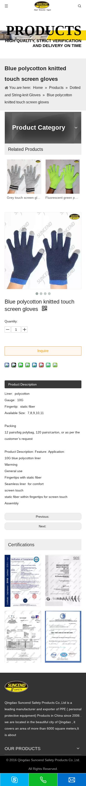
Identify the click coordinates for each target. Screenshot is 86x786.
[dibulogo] (16, 686)
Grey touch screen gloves (24, 197)
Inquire (43, 351)
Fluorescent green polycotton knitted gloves (62, 197)
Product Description (22, 384)
